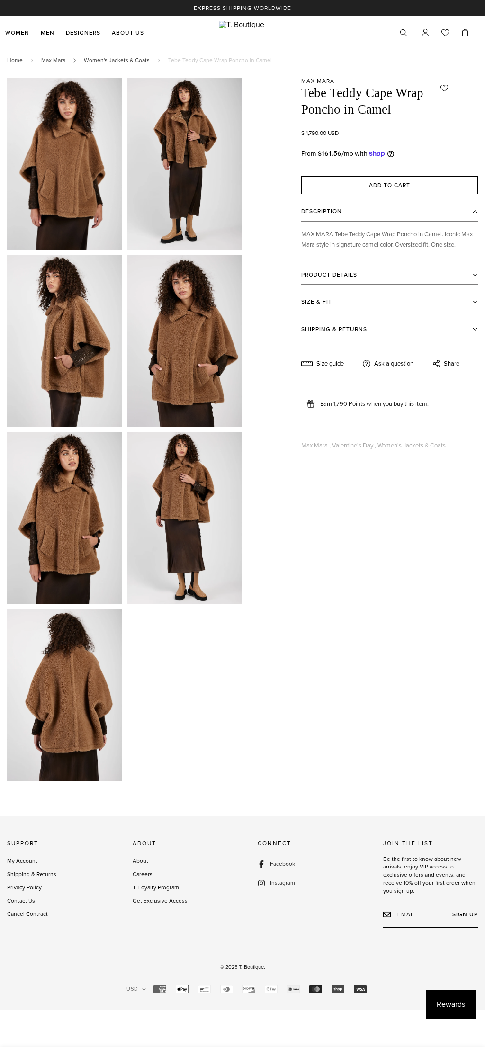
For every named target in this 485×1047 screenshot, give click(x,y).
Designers (83, 32)
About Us (128, 32)
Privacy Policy (24, 887)
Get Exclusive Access (160, 900)
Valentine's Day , (354, 445)
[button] (465, 33)
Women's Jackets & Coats (117, 60)
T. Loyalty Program (156, 887)
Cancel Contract (27, 914)
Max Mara (53, 60)
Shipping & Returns (31, 874)
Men (47, 32)
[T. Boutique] (242, 32)
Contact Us (21, 900)
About (140, 861)
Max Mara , (316, 445)
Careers (143, 874)
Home (15, 60)
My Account (22, 861)
